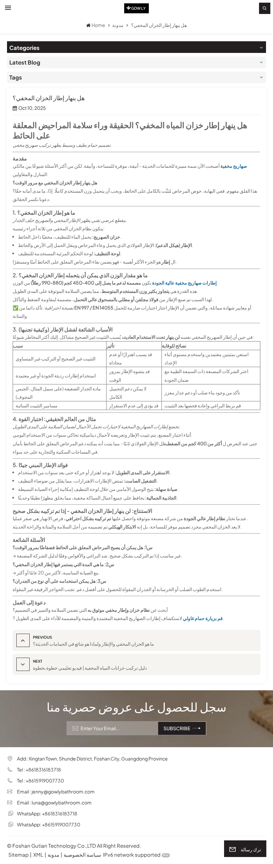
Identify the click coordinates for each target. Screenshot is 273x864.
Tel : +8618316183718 (39, 769)
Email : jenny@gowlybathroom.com (56, 791)
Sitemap (18, 854)
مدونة (118, 25)
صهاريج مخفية (233, 166)
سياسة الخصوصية (82, 854)
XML (38, 854)
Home (98, 25)
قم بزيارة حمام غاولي (203, 618)
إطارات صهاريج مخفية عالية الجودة (184, 283)
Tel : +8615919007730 (40, 780)
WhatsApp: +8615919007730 (48, 824)
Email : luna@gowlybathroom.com (54, 802)
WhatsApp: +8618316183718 (47, 813)
